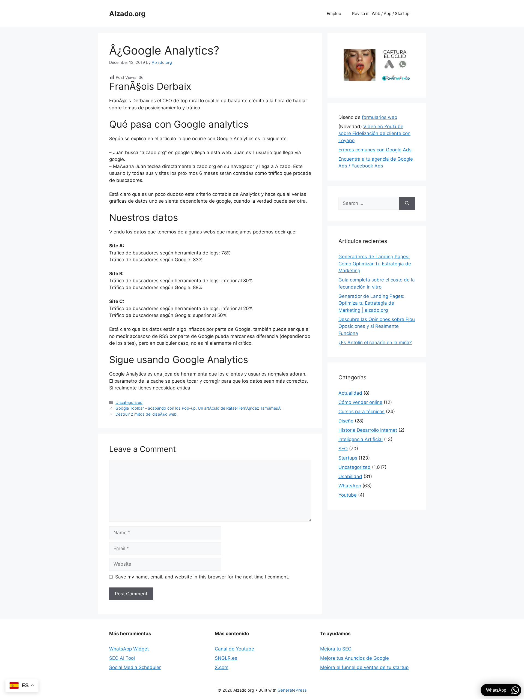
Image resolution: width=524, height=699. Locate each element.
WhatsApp (349, 485)
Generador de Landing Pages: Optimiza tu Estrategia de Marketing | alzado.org (371, 303)
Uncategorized (128, 402)
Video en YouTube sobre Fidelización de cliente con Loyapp (374, 133)
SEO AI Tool (122, 658)
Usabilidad (350, 476)
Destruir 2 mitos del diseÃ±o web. (146, 414)
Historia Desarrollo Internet (367, 430)
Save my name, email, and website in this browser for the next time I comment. (202, 577)
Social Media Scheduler (135, 667)
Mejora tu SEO (336, 649)
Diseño (345, 421)
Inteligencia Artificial (360, 439)
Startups (347, 458)
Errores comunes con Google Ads (375, 149)
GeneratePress (292, 690)
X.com (221, 667)
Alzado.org (127, 14)
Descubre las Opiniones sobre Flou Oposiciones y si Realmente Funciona (376, 326)
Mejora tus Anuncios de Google (354, 658)
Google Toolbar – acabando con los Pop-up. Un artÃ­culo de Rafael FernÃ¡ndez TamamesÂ (198, 408)
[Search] (407, 203)
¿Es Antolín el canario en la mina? (375, 342)
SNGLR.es (226, 658)
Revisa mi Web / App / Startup (380, 13)
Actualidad (350, 393)
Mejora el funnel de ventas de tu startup (364, 667)
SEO (343, 448)
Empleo (334, 13)
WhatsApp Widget (129, 649)
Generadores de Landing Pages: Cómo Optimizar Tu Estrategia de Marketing (374, 263)
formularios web (379, 117)
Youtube (347, 495)
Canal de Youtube (234, 649)
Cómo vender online (360, 402)
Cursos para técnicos (361, 411)
